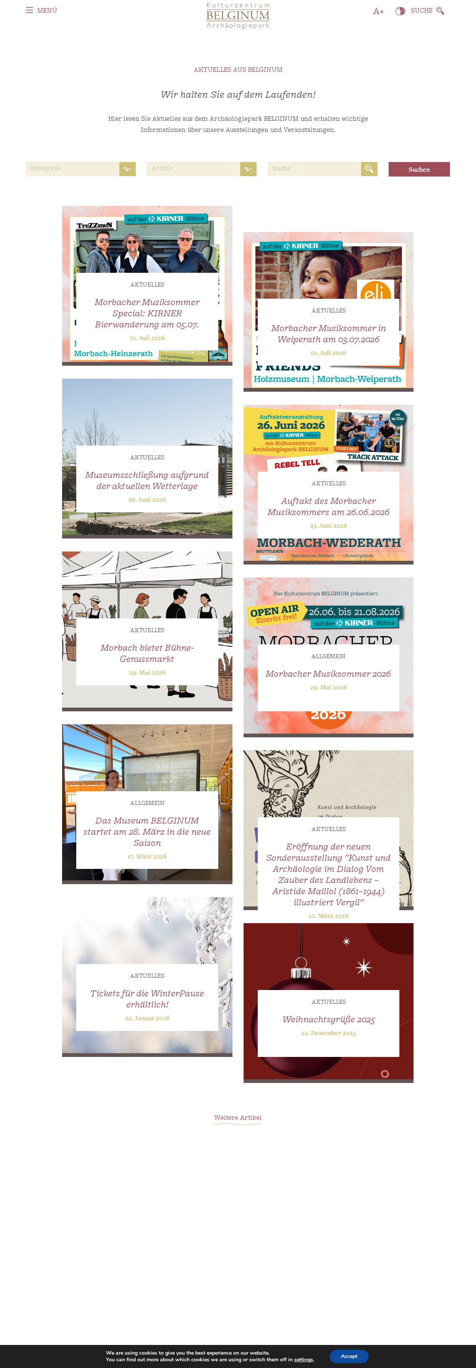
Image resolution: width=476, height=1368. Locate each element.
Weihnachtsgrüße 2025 (328, 1020)
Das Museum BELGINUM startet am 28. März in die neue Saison (147, 832)
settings (303, 1359)
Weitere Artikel (238, 1118)
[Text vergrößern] (378, 11)
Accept (349, 1356)
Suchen (419, 169)
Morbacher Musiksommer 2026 (328, 674)
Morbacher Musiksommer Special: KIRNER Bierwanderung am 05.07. (147, 314)
